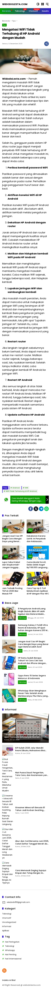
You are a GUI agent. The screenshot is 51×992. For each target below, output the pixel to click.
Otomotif (6, 918)
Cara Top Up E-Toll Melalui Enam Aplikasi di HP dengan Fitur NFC (38, 591)
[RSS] (4, 970)
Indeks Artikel (9, 980)
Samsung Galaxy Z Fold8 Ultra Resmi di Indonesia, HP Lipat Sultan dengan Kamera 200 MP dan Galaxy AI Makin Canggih (33, 629)
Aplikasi (5, 930)
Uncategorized (9, 922)
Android (16, 487)
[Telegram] (41, 508)
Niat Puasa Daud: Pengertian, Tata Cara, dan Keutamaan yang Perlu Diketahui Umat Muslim (31, 774)
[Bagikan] (46, 43)
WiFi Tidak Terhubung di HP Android (21, 491)
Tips (4, 25)
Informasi (6, 926)
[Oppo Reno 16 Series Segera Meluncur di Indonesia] (9, 679)
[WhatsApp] (46, 508)
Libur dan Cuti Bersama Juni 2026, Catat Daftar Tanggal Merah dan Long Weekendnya (32, 842)
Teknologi (22, 618)
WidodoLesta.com (14, 4)
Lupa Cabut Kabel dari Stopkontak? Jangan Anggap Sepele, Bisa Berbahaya (11, 565)
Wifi (26, 487)
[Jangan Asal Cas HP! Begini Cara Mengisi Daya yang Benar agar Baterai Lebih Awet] (13, 526)
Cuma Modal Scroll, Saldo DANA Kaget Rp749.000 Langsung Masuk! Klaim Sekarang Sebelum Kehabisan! (37, 565)
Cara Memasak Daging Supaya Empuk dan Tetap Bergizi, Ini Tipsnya (30, 871)
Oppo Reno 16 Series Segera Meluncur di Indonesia (32, 677)
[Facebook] (30, 508)
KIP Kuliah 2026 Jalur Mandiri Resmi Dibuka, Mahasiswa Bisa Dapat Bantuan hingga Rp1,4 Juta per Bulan (32, 749)
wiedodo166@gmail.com (18, 902)
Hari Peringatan (12, 942)
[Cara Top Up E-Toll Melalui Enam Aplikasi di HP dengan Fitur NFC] (38, 579)
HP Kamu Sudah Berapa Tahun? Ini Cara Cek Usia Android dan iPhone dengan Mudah (32, 662)
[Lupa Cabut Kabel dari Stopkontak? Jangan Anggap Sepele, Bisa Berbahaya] (13, 553)
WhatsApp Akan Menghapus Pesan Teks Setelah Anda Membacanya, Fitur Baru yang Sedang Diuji (33, 694)
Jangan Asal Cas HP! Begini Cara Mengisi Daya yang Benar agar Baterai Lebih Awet (12, 539)
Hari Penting (10, 954)
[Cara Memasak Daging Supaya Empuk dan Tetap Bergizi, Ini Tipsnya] (7, 872)
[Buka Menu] (42, 4)
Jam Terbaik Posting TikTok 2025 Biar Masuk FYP (12, 591)
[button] (38, 4)
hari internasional (13, 958)
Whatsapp (10, 950)
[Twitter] (36, 508)
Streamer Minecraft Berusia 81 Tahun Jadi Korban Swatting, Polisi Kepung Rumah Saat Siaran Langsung (31, 809)
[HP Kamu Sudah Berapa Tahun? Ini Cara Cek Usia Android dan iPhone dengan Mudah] (9, 663)
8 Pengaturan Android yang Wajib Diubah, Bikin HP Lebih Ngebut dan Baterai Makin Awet (31, 612)
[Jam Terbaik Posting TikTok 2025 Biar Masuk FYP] (13, 579)
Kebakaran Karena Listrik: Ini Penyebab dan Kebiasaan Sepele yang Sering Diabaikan (36, 539)
